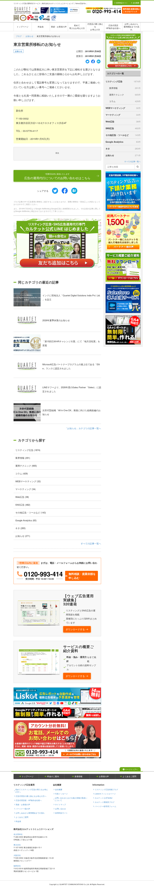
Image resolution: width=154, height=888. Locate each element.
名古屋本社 (18, 834)
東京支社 (17, 844)
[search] (138, 166)
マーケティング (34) (25, 489)
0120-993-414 (43, 574)
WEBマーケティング (123, 107)
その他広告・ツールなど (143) (30, 512)
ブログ (19, 36)
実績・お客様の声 (59, 26)
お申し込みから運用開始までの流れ (131, 27)
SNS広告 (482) (22, 504)
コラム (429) (21, 473)
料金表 (41, 26)
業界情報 (125, 88)
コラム (125, 101)
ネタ (123, 148)
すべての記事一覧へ (91, 543)
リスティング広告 (123, 81)
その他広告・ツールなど (123, 135)
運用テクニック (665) (26, 465)
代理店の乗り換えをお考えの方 (95, 27)
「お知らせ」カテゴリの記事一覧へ (83, 428)
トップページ (22, 26)
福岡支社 (17, 865)
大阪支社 (17, 855)
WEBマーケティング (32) (28, 481)
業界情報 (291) (22, 457)
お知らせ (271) (22, 535)
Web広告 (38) (22, 496)
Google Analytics (123, 141)
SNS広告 (123, 128)
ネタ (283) (20, 528)
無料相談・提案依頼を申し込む (82, 576)
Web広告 (123, 121)
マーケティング (123, 114)
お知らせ (29, 36)
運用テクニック (125, 94)
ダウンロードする (75, 629)
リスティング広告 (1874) (27, 450)
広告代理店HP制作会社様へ (113, 27)
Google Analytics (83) (26, 520)
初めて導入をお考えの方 (77, 27)
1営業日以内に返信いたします (57, 176)
